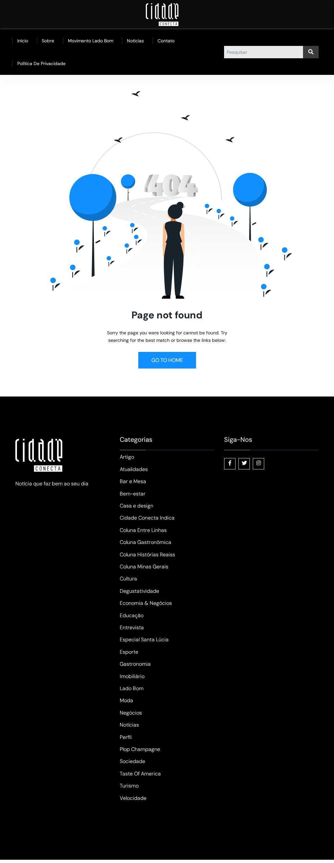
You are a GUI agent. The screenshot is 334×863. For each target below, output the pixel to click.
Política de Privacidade (41, 63)
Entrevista (132, 627)
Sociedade (132, 761)
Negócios (131, 712)
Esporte (129, 651)
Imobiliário (132, 676)
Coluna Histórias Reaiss (147, 554)
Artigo (127, 456)
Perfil (125, 737)
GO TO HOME (167, 360)
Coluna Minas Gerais (144, 566)
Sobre (48, 41)
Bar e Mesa (133, 481)
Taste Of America (140, 773)
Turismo (129, 785)
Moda (126, 700)
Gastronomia (135, 664)
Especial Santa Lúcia (144, 639)
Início (22, 41)
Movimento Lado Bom (90, 41)
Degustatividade (139, 591)
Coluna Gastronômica (145, 542)
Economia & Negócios (146, 603)
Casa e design (136, 505)
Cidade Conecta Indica (147, 517)
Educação (132, 615)
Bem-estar (132, 493)
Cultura (128, 578)
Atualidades (134, 469)
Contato (166, 41)
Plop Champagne (140, 749)
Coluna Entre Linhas (143, 530)
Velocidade (133, 798)
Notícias (135, 41)
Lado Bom (132, 688)
